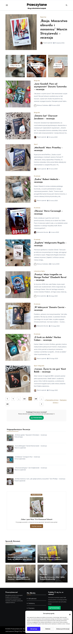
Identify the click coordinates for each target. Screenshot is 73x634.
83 (7, 404)
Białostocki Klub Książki (37, 65)
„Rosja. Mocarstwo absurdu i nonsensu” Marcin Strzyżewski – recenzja (20, 579)
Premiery (31, 608)
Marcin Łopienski (41, 200)
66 (24, 399)
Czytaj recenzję (37, 526)
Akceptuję (33, 629)
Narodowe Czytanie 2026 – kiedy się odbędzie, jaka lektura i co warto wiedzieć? (20, 559)
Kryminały (37, 176)
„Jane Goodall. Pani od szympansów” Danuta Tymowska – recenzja (50, 87)
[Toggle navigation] (6, 5)
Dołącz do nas (15, 65)
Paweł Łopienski (47, 43)
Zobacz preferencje (62, 629)
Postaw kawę (36, 417)
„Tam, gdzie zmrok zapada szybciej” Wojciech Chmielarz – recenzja (51, 559)
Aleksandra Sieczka (42, 232)
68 (36, 399)
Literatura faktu (39, 271)
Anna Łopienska (41, 296)
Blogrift (17, 631)
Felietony (31, 603)
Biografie (37, 80)
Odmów (47, 629)
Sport (36, 144)
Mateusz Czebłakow (43, 105)
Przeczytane (37, 4)
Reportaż (11, 574)
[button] (69, 613)
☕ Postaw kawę (54, 608)
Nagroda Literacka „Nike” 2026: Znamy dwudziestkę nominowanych (52, 29)
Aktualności (44, 17)
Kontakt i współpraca (57, 65)
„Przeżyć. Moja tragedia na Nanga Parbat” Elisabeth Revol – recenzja (50, 277)
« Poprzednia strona (51, 400)
